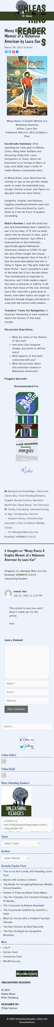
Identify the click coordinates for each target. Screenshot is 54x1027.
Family (11, 509)
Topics (4, 836)
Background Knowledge (21, 491)
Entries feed (10, 952)
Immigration (21, 514)
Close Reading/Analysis (31, 495)
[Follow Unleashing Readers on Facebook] (27, 741)
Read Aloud (24, 505)
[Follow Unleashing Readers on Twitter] (27, 748)
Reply (11, 623)
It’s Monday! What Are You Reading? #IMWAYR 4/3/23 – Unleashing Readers (25, 575)
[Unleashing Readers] (16, 815)
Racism (33, 514)
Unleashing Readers (31, 25)
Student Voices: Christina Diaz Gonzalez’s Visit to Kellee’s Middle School (24, 523)
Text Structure (41, 505)
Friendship (22, 509)
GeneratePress (27, 1022)
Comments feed (12, 956)
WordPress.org (11, 961)
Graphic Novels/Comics (18, 500)
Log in (6, 947)
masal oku (20, 591)
